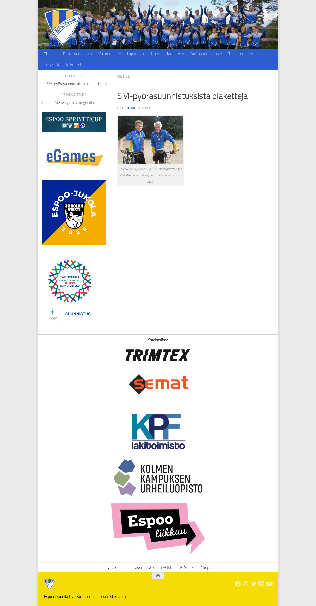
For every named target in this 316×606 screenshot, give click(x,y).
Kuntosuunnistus (204, 53)
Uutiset (124, 76)
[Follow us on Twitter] (253, 584)
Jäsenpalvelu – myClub (153, 567)
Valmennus (108, 53)
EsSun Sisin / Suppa (196, 567)
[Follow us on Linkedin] (261, 584)
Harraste (172, 53)
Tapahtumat (238, 53)
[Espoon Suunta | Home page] (62, 27)
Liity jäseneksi (260, 9)
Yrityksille (52, 64)
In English (74, 64)
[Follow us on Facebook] (238, 584)
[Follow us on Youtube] (269, 584)
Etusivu (50, 53)
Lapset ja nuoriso (141, 53)
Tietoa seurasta (76, 53)
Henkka (128, 108)
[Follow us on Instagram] (246, 584)
